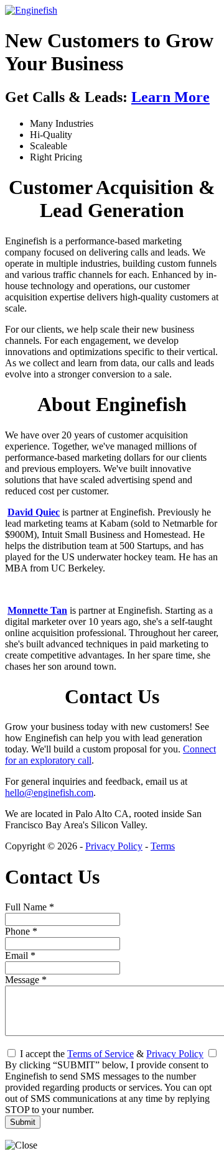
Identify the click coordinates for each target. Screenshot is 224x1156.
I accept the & (110, 1053)
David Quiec (33, 512)
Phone (21, 931)
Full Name (29, 907)
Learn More (170, 97)
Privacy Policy (113, 846)
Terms (163, 846)
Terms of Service (100, 1053)
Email (20, 955)
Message (26, 979)
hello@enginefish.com (49, 792)
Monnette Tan (37, 610)
